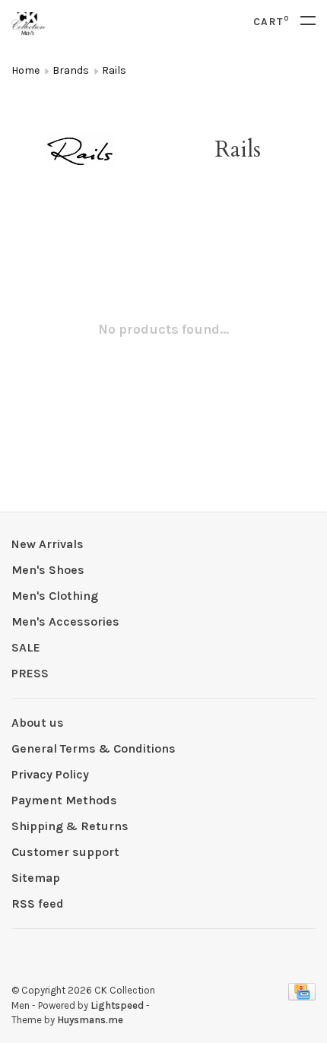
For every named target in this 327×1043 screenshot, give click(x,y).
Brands (70, 70)
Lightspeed (117, 1005)
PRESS (30, 673)
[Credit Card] (302, 996)
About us (37, 722)
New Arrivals (47, 544)
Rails (114, 70)
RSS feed (37, 903)
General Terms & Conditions (93, 748)
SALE (25, 647)
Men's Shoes (47, 570)
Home (25, 70)
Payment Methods (64, 800)
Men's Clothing (54, 595)
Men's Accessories (65, 621)
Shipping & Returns (70, 826)
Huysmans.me (90, 1020)
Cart (271, 21)
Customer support (65, 852)
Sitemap (35, 877)
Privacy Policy (50, 774)
